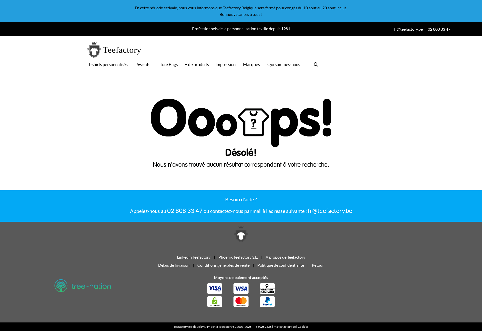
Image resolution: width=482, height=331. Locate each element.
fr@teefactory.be (330, 210)
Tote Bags (169, 64)
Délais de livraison (174, 265)
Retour (318, 265)
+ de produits (197, 64)
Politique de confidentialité (280, 265)
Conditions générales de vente (223, 265)
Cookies (303, 326)
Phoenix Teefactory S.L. (238, 257)
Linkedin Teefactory (194, 257)
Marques (251, 64)
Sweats (143, 64)
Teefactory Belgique (187, 326)
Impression (225, 64)
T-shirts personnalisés (108, 64)
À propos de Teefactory (285, 257)
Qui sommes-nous (283, 64)
